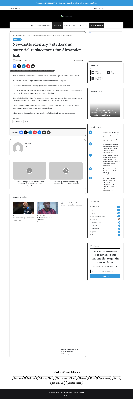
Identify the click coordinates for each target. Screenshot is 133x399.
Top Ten (95, 228)
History (94, 235)
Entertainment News (44, 25)
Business (94, 219)
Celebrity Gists (69, 25)
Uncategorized (96, 222)
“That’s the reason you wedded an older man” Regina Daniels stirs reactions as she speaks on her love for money (111, 159)
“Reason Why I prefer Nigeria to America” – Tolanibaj (110, 171)
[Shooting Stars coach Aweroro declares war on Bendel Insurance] (47, 208)
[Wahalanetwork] (66, 16)
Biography (95, 225)
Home (16, 35)
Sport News (58, 25)
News (32, 25)
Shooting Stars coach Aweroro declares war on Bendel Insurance (47, 217)
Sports (94, 231)
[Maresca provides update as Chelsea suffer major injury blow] (23, 208)
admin (18, 60)
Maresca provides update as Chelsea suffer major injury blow (23, 217)
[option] (105, 106)
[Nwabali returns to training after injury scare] (72, 275)
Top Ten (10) (58, 383)
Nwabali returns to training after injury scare (70, 350)
